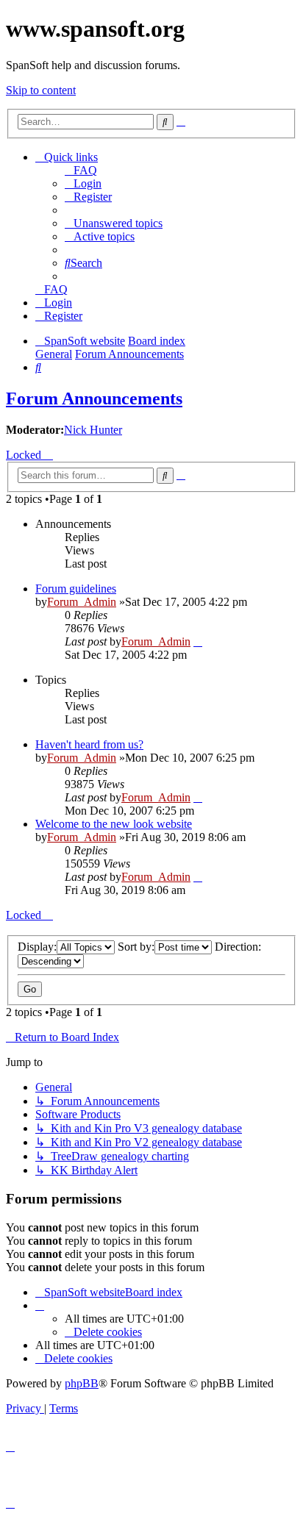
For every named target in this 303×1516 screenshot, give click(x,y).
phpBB (82, 1383)
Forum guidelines (75, 588)
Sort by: (136, 946)
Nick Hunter (93, 429)
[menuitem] (81, 170)
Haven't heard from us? (89, 744)
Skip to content (41, 90)
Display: (37, 946)
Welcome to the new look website (113, 824)
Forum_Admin (81, 602)
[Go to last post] (197, 641)
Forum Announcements (94, 398)
